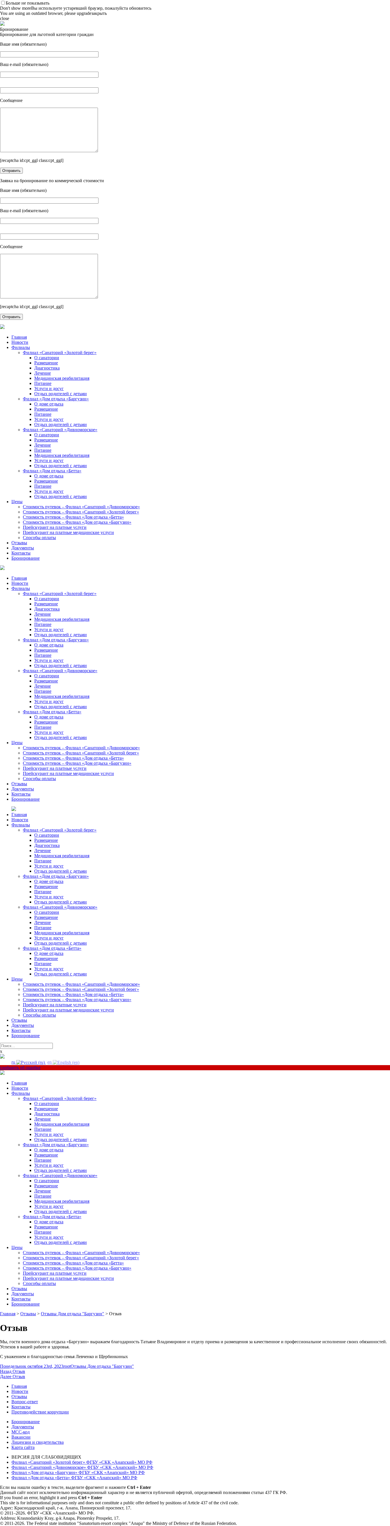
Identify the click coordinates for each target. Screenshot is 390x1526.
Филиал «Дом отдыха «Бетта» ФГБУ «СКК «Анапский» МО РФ (74, 1477)
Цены (17, 501)
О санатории (46, 357)
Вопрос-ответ (24, 1401)
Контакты (21, 553)
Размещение (46, 362)
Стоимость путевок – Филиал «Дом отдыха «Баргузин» (77, 522)
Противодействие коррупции (40, 1411)
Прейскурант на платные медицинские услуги (68, 532)
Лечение (42, 373)
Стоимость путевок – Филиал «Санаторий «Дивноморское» (81, 506)
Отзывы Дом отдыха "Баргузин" (102, 1366)
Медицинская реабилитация (61, 378)
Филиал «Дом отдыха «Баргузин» (56, 398)
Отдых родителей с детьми (60, 393)
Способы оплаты (39, 537)
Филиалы (20, 347)
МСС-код (20, 1431)
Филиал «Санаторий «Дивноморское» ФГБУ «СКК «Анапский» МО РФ (82, 1467)
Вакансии (21, 1437)
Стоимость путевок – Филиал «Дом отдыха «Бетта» (73, 517)
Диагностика (47, 368)
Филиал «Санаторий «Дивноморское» (60, 429)
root (67, 1366)
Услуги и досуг (49, 388)
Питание (42, 383)
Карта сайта (23, 1447)
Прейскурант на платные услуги (55, 527)
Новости (19, 342)
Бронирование (25, 558)
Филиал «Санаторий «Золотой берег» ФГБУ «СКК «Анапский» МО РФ (81, 1462)
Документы (22, 547)
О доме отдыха (48, 403)
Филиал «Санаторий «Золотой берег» (60, 352)
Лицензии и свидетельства (37, 1442)
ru (13, 1062)
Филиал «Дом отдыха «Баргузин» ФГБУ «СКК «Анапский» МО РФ (78, 1472)
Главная (19, 337)
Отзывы (19, 542)
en (50, 1062)
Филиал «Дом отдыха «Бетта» (52, 470)
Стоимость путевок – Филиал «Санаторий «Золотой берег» (81, 511)
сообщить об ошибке (20, 1067)
